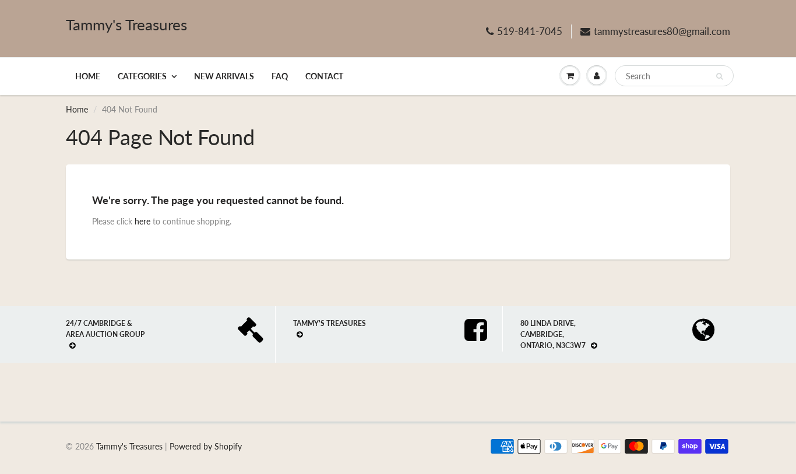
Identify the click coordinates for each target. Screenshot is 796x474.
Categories (142, 76)
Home (87, 76)
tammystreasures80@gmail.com (662, 31)
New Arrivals (224, 76)
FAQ (280, 76)
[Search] (719, 76)
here (142, 221)
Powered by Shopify (206, 446)
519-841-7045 (529, 31)
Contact (324, 76)
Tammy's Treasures (126, 24)
